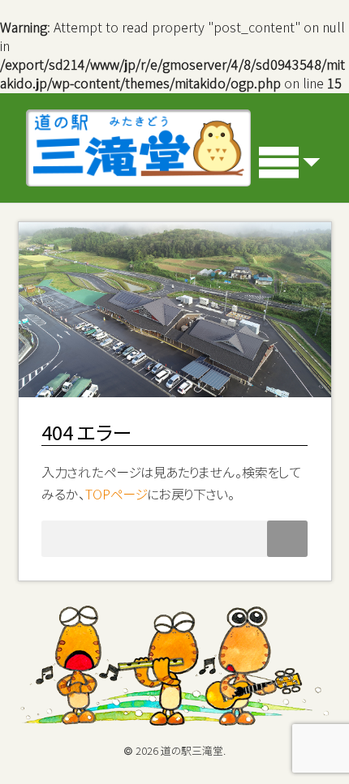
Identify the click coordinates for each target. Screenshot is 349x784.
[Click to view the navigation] (290, 162)
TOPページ (116, 494)
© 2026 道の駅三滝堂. (174, 750)
